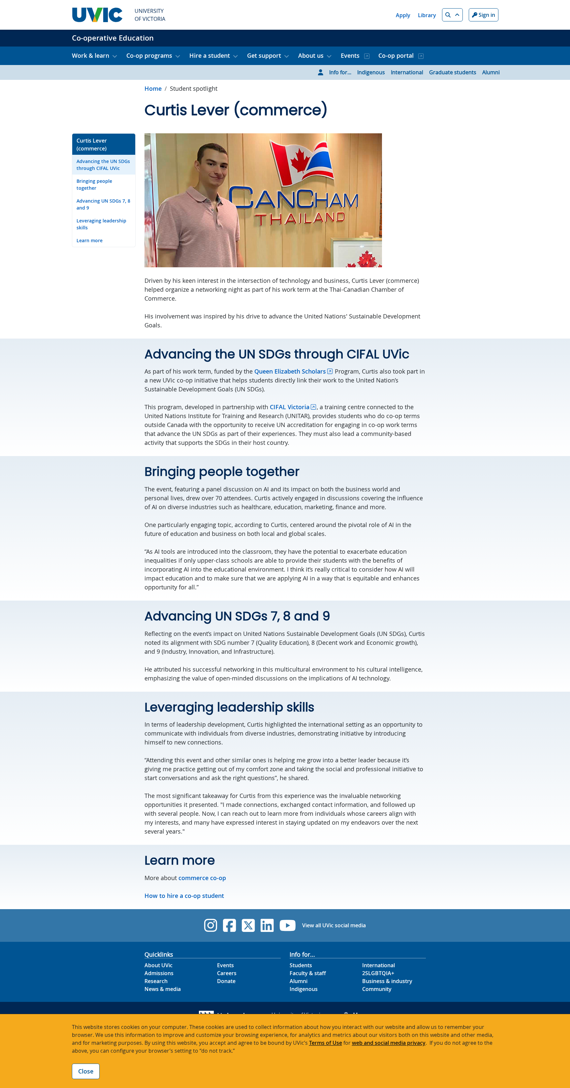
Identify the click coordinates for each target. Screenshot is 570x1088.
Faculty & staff (308, 973)
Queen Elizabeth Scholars (290, 371)
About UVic (158, 965)
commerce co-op (202, 878)
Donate (226, 981)
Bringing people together (94, 184)
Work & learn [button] (90, 55)
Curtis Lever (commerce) (92, 144)
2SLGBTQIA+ (378, 973)
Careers (227, 973)
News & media (162, 989)
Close (85, 1071)
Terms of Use (325, 1042)
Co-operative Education (113, 38)
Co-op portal (396, 55)
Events (351, 55)
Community (377, 989)
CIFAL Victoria (289, 407)
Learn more (90, 240)
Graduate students (452, 72)
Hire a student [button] (209, 55)
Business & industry (387, 981)
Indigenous (371, 72)
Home (153, 88)
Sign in (486, 14)
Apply (403, 15)
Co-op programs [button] (149, 55)
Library (427, 15)
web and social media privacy (389, 1042)
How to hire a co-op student (184, 896)
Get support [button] (264, 55)
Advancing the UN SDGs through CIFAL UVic (103, 164)
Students (301, 965)
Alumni (491, 72)
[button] (452, 14)
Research (156, 981)
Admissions (159, 973)
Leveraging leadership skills (101, 224)
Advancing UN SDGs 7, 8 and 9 (103, 204)
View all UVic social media (334, 925)
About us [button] (311, 55)
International (407, 72)
